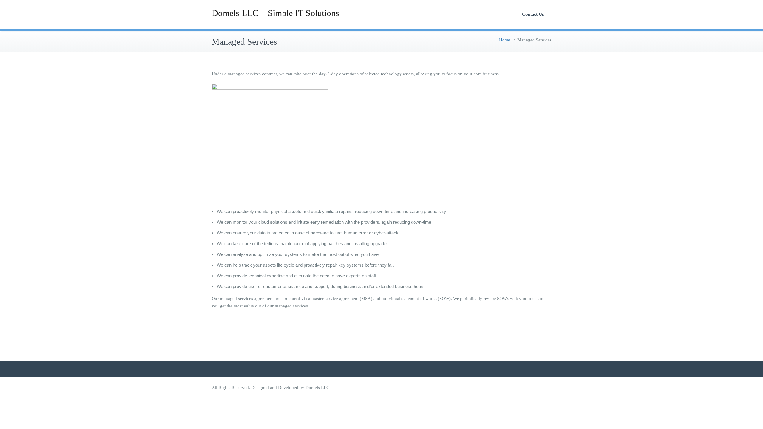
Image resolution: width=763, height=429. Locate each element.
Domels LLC (317, 387)
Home (504, 40)
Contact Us (533, 14)
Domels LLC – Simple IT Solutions (275, 13)
